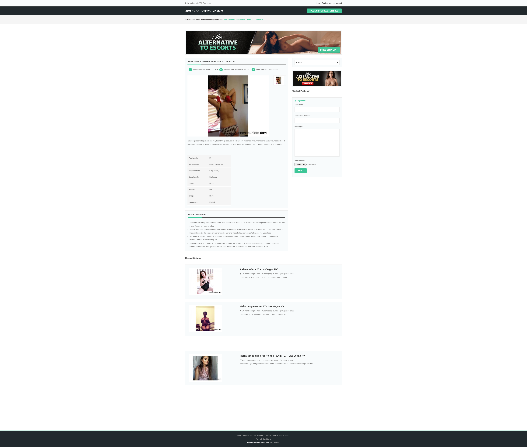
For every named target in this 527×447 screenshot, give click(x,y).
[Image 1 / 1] (228, 106)
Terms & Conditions (263, 439)
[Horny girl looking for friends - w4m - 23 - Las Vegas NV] (212, 368)
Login (318, 3)
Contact (218, 11)
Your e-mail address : (303, 116)
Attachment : (300, 160)
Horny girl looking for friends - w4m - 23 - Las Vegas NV (272, 355)
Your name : (299, 105)
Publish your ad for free (324, 11)
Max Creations (275, 442)
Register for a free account (332, 3)
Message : (299, 127)
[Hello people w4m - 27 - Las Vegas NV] (212, 318)
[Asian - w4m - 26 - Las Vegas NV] (212, 281)
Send (300, 170)
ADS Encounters (198, 11)
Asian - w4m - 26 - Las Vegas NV (259, 269)
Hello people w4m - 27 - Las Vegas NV (262, 306)
